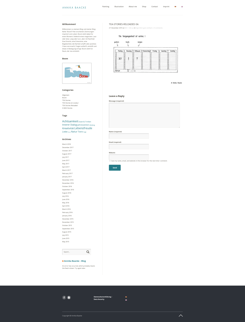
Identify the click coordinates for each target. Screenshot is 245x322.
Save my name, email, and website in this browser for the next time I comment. (139, 161)
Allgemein (65, 95)
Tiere (80, 131)
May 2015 (65, 242)
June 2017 (65, 160)
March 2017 (66, 170)
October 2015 (67, 225)
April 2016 (65, 206)
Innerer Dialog (69, 124)
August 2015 (66, 232)
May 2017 (65, 164)
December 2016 (67, 180)
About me (133, 7)
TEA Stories (66, 100)
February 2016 (67, 212)
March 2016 (66, 209)
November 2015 (68, 222)
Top (181, 315)
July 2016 (65, 196)
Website (112, 153)
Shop (144, 7)
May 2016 (65, 203)
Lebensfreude (83, 128)
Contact (154, 7)
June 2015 (65, 238)
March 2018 (66, 144)
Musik (69, 132)
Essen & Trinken (85, 122)
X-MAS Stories (67, 108)
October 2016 (67, 186)
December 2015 (67, 219)
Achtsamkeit (70, 121)
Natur (74, 131)
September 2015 (68, 229)
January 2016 (67, 216)
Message (116, 101)
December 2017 (67, 147)
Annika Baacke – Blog (75, 261)
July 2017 (65, 157)
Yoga (84, 132)
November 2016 (68, 183)
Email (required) (115, 142)
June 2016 (65, 199)
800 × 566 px (129, 28)
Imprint (166, 7)
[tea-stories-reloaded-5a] (146, 84)
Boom (64, 98)
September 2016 (68, 190)
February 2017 (67, 173)
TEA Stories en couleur (70, 103)
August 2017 (66, 154)
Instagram (69, 297)
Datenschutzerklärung (102, 297)
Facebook (64, 297)
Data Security (99, 299)
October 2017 (67, 151)
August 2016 (66, 193)
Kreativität (68, 128)
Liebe (64, 131)
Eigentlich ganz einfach (144, 28)
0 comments (158, 28)
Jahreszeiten (83, 124)
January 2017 (67, 177)
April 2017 (65, 167)
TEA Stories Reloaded (70, 105)
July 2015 (65, 235)
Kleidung (92, 125)
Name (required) (115, 132)
